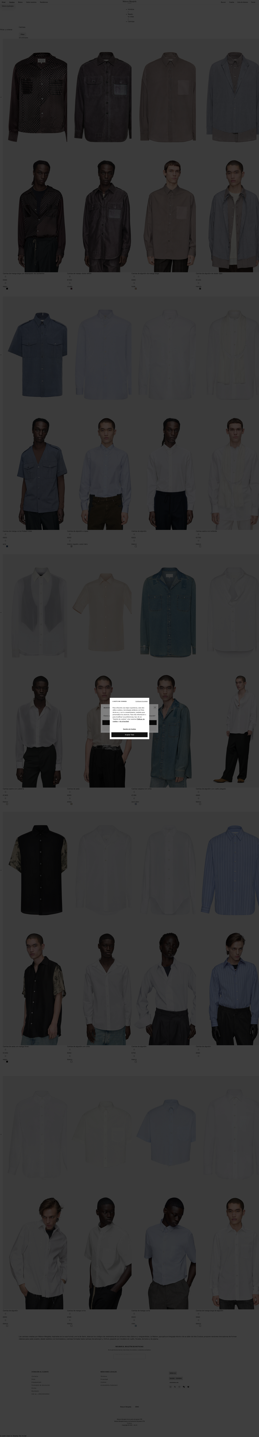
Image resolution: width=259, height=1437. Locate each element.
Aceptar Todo (129, 735)
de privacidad (124, 721)
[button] (141, 701)
